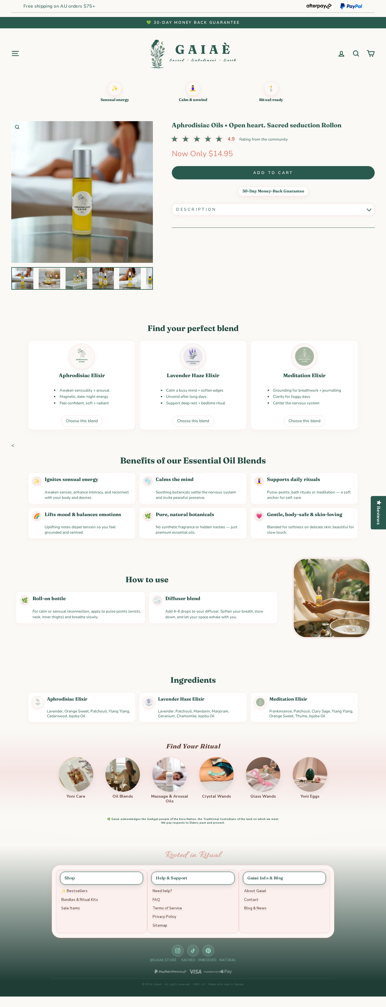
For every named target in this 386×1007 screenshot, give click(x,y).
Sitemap (160, 925)
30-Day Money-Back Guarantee (273, 191)
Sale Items (70, 908)
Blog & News (255, 908)
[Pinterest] (208, 951)
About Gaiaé (255, 891)
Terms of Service (167, 908)
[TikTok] (193, 951)
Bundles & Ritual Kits (79, 899)
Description (196, 209)
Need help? (162, 891)
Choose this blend (82, 421)
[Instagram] (178, 951)
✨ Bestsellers (74, 891)
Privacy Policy (164, 916)
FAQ (156, 899)
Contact (251, 899)
